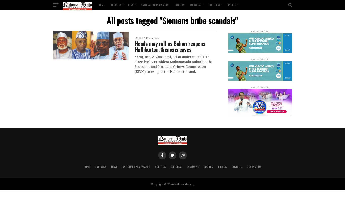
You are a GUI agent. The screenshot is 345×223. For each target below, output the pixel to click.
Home (101, 5)
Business (115, 5)
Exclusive (214, 5)
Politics (179, 5)
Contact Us (254, 167)
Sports (231, 5)
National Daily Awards (154, 5)
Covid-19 (237, 167)
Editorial (196, 5)
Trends (222, 167)
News (131, 5)
